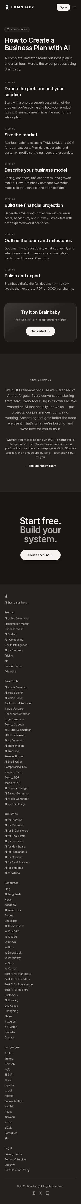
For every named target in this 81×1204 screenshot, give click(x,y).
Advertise (10, 671)
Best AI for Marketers (18, 973)
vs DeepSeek (13, 952)
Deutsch (10, 1064)
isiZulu (8, 1127)
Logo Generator (14, 719)
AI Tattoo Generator (17, 793)
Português (11, 1132)
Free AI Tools (13, 666)
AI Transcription (14, 745)
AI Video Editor (14, 698)
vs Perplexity (13, 957)
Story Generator (14, 740)
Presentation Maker (17, 623)
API (6, 660)
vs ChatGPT (12, 931)
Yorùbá (9, 1106)
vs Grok (9, 947)
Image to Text (13, 772)
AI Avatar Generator (17, 798)
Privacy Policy (13, 1154)
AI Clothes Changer (16, 788)
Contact (9, 1037)
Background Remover (18, 703)
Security (10, 1164)
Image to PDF (13, 782)
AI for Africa (12, 873)
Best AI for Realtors (16, 989)
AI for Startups (13, 820)
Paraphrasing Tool (16, 767)
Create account (38, 555)
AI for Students (14, 650)
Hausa (8, 1111)
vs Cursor (10, 968)
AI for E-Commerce (16, 830)
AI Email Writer (13, 761)
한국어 (8, 1079)
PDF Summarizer (15, 735)
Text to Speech (14, 724)
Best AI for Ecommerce (19, 984)
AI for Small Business (17, 862)
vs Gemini (10, 942)
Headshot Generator (17, 713)
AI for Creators (14, 857)
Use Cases (11, 1005)
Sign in (63, 7)
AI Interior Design (15, 804)
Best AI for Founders (17, 979)
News (8, 899)
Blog (7, 888)
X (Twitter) (11, 1026)
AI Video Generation (17, 618)
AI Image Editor (14, 692)
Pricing (9, 655)
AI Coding (11, 634)
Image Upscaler (14, 708)
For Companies (14, 639)
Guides (9, 915)
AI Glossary (11, 1000)
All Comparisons (14, 926)
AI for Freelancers (16, 851)
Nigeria (9, 1095)
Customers (11, 995)
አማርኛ (8, 1122)
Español (9, 1085)
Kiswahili (10, 1117)
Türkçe (9, 1058)
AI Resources (13, 910)
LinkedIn (10, 1032)
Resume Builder (14, 756)
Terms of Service (15, 1159)
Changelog (11, 1010)
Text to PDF (12, 777)
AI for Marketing (14, 825)
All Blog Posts (13, 894)
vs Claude (11, 936)
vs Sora (9, 963)
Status (8, 1016)
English (9, 1053)
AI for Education (14, 841)
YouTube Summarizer (18, 729)
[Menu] (74, 7)
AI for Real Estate (15, 835)
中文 (7, 1069)
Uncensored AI (14, 629)
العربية (8, 1090)
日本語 (8, 1074)
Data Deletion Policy (17, 1170)
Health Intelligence (16, 645)
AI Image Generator (16, 687)
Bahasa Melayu (14, 1101)
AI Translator (12, 751)
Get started (38, 331)
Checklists (11, 920)
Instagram (10, 1021)
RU (6, 1138)
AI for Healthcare (15, 846)
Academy (10, 904)
